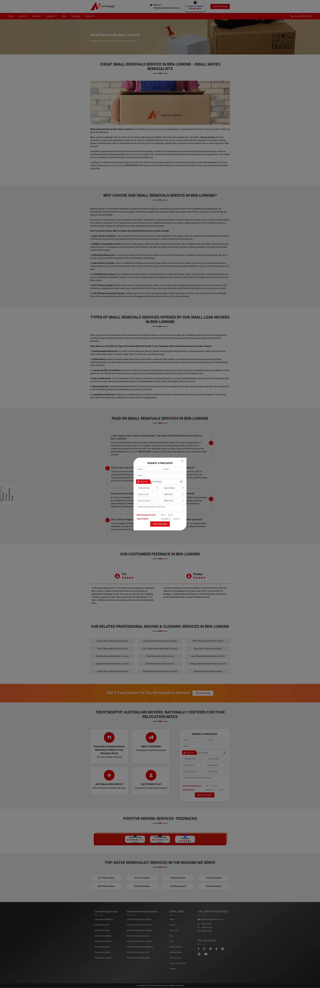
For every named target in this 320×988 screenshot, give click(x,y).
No (169, 515)
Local (175, 519)
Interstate (164, 519)
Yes (162, 515)
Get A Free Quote (160, 524)
